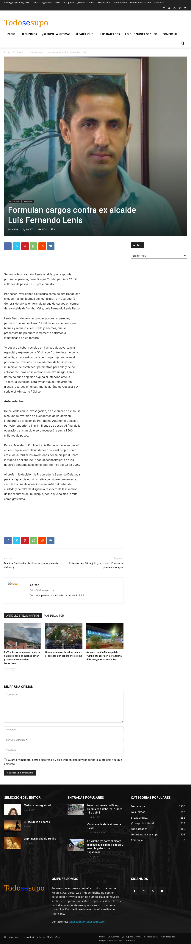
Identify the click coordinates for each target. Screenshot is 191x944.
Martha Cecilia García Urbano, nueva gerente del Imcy (31, 565)
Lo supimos (28, 201)
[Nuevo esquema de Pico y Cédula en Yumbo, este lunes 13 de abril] (76, 809)
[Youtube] (185, 8)
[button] (182, 43)
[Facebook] (164, 8)
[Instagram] (169, 8)
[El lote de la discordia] (12, 826)
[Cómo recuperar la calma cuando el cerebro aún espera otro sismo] (63, 636)
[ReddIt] (42, 246)
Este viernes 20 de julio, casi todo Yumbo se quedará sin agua (96, 565)
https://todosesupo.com (42, 590)
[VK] (50, 246)
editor (15, 229)
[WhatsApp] (33, 246)
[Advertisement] (91, 21)
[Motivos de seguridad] (12, 809)
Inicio (7, 52)
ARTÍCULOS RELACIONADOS (23, 615)
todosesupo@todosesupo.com (87, 921)
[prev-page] (6, 670)
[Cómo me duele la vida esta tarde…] (76, 828)
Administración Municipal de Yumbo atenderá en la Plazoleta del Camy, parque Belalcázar (104, 656)
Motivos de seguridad (37, 805)
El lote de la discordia (37, 821)
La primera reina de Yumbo (40, 838)
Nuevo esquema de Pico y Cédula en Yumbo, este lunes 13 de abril (104, 809)
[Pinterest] (25, 246)
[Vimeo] (179, 8)
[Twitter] (174, 8)
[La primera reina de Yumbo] (12, 843)
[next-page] (12, 670)
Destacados (19, 52)
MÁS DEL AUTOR (54, 615)
